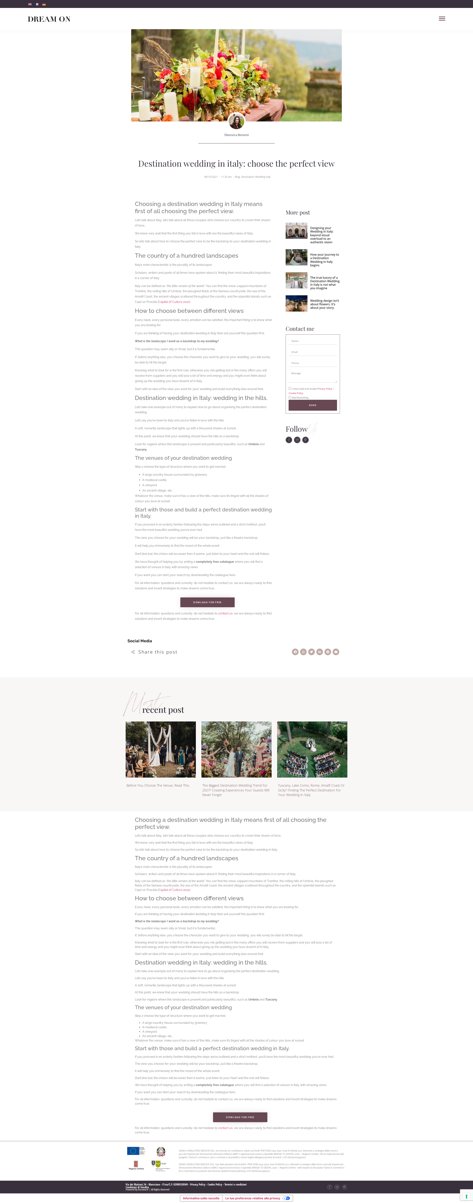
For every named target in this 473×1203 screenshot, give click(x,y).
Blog (237, 176)
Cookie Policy (296, 393)
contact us (225, 613)
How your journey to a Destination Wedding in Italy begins (324, 259)
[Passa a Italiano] (29, 3)
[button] (295, 652)
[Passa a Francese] (36, 3)
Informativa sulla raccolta (201, 1198)
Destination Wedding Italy (255, 176)
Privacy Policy (325, 389)
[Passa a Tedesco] (43, 3)
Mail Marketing (300, 397)
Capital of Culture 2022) (174, 302)
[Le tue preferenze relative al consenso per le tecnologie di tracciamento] (466, 1196)
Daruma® (143, 1189)
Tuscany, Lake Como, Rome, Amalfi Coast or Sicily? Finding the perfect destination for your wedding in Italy (311, 790)
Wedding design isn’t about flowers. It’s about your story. (324, 304)
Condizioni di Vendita (137, 1187)
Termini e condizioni (235, 1184)
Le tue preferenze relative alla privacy (252, 1198)
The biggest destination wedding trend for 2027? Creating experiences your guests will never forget (235, 790)
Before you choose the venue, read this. (158, 785)
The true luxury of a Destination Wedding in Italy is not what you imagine (325, 283)
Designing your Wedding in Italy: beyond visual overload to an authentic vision (321, 235)
